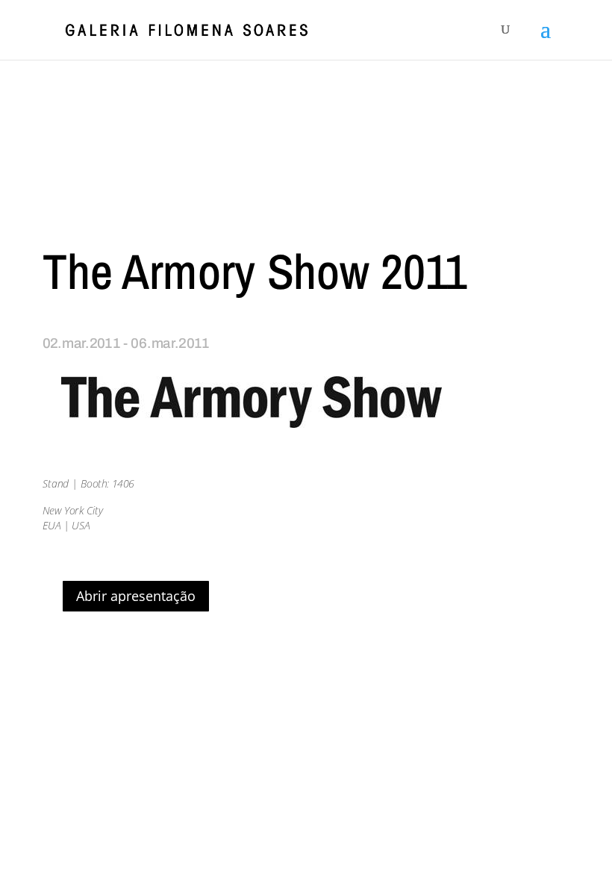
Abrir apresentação (136, 596)
